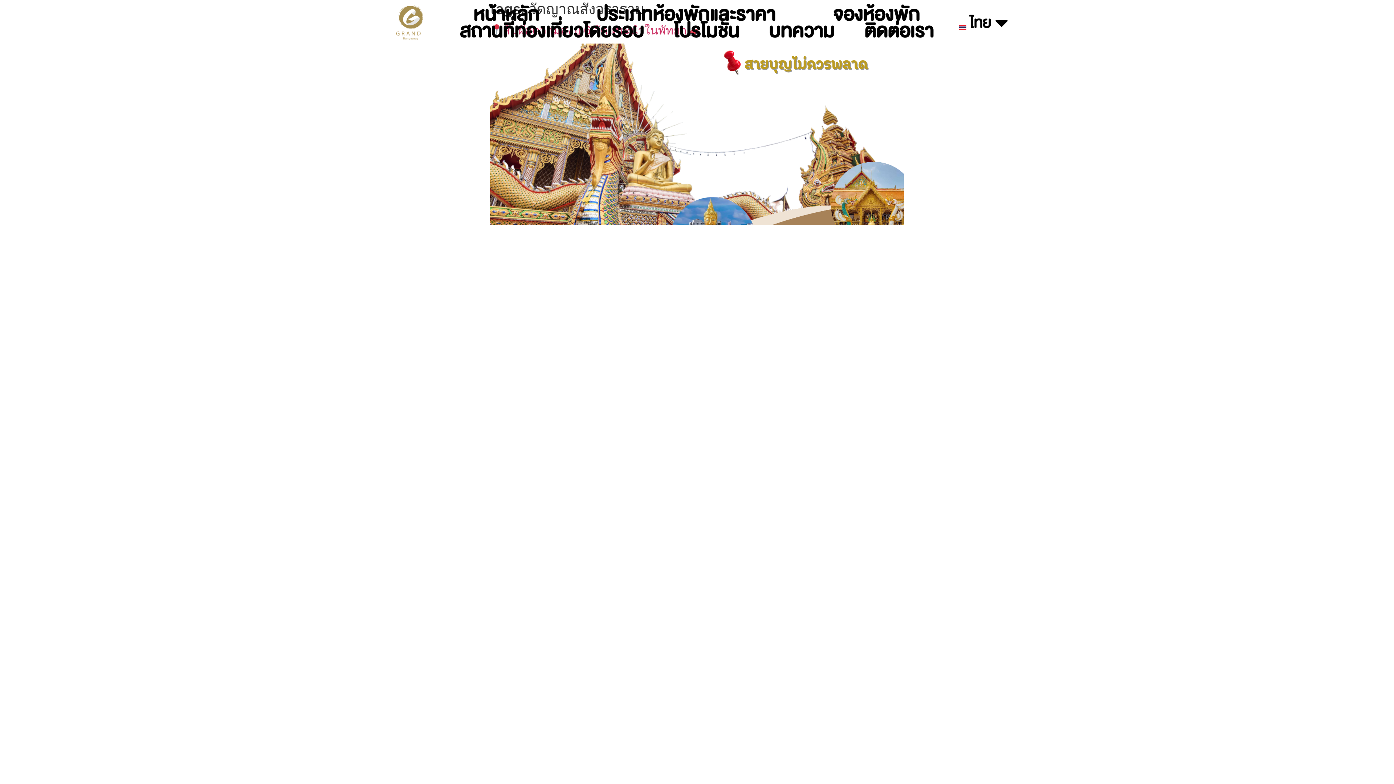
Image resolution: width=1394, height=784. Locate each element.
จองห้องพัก (876, 14)
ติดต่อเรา (899, 31)
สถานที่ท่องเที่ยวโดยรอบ (552, 31)
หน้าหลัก (507, 14)
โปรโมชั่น (707, 31)
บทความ (802, 31)
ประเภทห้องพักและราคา (686, 14)
